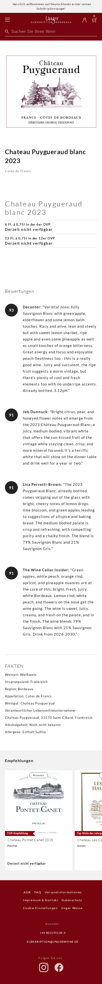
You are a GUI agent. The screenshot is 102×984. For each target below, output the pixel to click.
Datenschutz (72, 900)
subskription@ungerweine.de (52, 941)
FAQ (38, 892)
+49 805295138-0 (53, 932)
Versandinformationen (63, 892)
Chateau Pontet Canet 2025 (30, 840)
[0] (94, 21)
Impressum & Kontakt (40, 900)
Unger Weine (71, 908)
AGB (27, 892)
